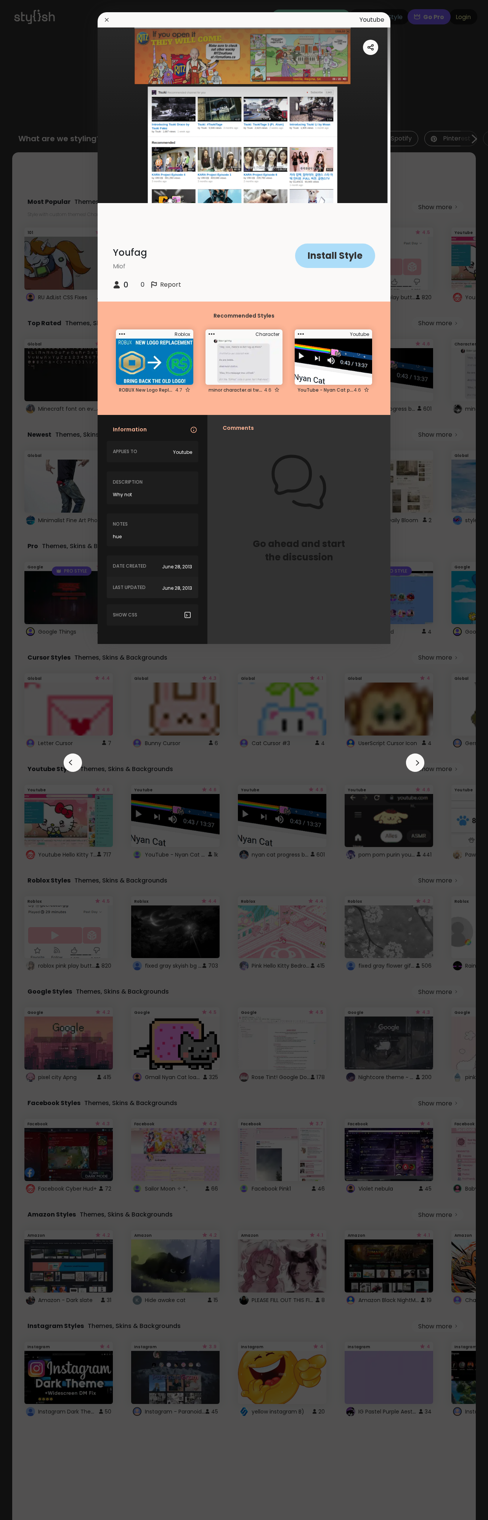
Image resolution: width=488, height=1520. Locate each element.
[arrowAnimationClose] (72, 762)
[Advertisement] (30, 760)
